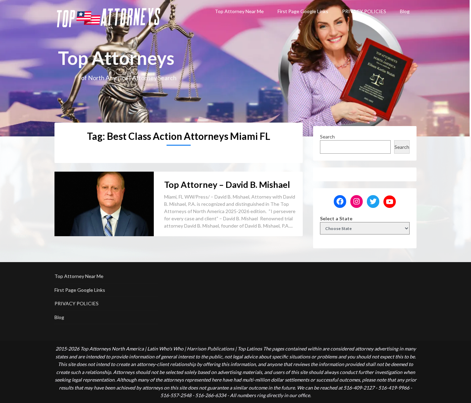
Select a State (336, 218)
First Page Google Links (303, 11)
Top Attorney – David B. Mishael (227, 184)
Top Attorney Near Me (239, 11)
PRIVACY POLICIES (364, 11)
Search (327, 137)
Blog (405, 11)
